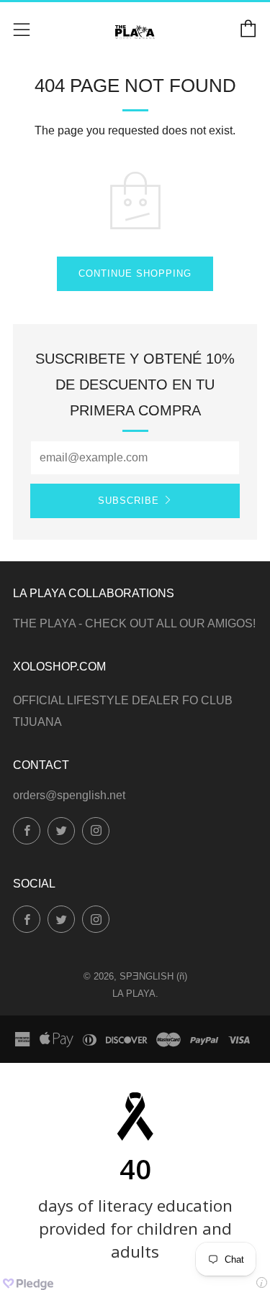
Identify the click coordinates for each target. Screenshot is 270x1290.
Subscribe (128, 500)
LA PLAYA (134, 993)
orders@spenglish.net (69, 795)
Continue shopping (135, 273)
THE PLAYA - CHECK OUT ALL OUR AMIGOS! (134, 623)
